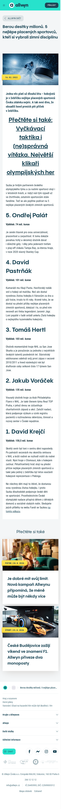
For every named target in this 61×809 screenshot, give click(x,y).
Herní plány (8, 702)
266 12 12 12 (30, 779)
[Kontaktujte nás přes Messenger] (37, 751)
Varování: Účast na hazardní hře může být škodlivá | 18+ (28, 705)
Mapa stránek (25, 791)
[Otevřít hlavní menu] (4, 5)
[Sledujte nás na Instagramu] (46, 751)
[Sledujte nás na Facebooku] (29, 751)
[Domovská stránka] (5, 687)
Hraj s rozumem (10, 698)
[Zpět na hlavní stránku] (11, 5)
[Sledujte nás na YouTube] (54, 751)
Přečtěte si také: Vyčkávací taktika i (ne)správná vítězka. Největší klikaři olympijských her (30, 146)
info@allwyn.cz (13, 785)
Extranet (38, 791)
